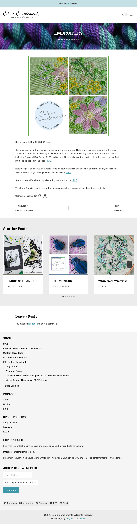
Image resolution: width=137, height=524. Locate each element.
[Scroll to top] (127, 520)
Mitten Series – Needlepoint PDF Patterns (26, 380)
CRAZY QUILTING (24, 208)
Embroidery (75, 39)
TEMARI (118, 208)
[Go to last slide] (7, 264)
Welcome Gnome (14, 371)
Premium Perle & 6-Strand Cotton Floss (23, 348)
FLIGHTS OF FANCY (20, 281)
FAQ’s (6, 431)
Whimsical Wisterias (113, 281)
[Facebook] (40, 196)
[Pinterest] (45, 196)
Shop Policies (10, 422)
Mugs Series (11, 366)
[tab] (63, 296)
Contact (7, 404)
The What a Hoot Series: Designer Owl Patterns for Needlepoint (37, 375)
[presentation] (23, 255)
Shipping (7, 427)
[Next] (129, 264)
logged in (33, 323)
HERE (48, 160)
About (6, 399)
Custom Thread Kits (13, 353)
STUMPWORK (62, 281)
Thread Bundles (11, 385)
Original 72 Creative (75, 518)
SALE (5, 344)
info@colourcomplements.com (19, 451)
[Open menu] (131, 15)
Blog (5, 408)
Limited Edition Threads (15, 357)
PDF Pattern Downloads (15, 362)
